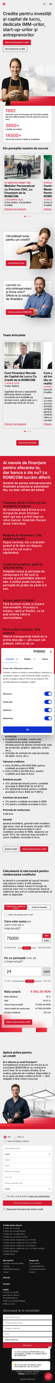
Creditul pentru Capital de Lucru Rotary (19, 1245)
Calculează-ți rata (16, 263)
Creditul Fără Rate (10, 1251)
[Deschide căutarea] (44, 4)
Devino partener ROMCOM (19, 312)
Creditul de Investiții (11, 1228)
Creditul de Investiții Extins (14, 1234)
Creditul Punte (9, 1254)
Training (6, 1266)
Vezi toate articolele (27, 443)
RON (46, 936)
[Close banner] (51, 652)
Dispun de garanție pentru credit (20, 915)
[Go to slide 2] (27, 216)
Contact (6, 1284)
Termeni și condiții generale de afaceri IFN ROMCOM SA (11, 1295)
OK (27, 730)
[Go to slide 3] (30, 216)
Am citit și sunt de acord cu (28, 1196)
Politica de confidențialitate (14, 1301)
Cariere (32, 1272)
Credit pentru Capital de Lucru (15, 907)
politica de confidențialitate (39, 1196)
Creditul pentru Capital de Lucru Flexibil (19, 1240)
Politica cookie (9, 1304)
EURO (46, 941)
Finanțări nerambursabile (13, 1263)
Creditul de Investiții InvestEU (15, 1237)
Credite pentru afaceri (12, 1225)
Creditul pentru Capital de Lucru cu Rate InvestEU (24, 1248)
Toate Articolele (14, 335)
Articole (6, 1278)
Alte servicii (8, 1260)
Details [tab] (27, 659)
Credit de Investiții (39, 907)
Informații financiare (37, 1269)
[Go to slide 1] (25, 216)
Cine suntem (34, 1263)
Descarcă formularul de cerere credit (25, 1209)
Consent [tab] (10, 659)
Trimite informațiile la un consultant (27, 1203)
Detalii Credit (11, 849)
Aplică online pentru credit (17, 42)
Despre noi (33, 1260)
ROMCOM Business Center (11, 1270)
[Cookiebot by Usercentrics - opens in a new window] (34, 651)
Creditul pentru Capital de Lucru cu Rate (20, 1243)
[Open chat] (48, 1376)
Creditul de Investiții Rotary (14, 1231)
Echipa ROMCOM (36, 1266)
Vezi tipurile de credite (15, 49)
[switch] (48, 702)
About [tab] (45, 659)
